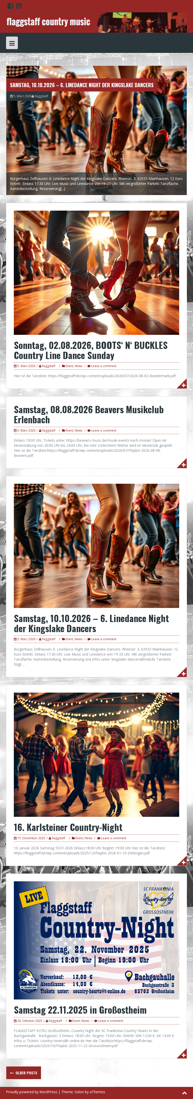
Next (179, 131)
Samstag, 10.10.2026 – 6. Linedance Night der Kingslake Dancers (82, 85)
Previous (14, 131)
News (78, 366)
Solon (79, 1091)
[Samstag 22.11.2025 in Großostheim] (96, 940)
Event (69, 366)
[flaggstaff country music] (96, 22)
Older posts (26, 1072)
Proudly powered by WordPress (31, 1091)
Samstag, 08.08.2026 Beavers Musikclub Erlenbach (89, 414)
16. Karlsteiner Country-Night (68, 826)
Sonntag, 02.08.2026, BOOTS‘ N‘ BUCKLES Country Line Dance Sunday (91, 350)
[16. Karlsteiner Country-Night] (96, 754)
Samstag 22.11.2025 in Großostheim (80, 1009)
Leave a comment (103, 366)
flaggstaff (41, 96)
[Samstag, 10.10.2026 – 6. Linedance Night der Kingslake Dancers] (96, 130)
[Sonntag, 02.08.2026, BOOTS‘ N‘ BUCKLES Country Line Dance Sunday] (96, 272)
